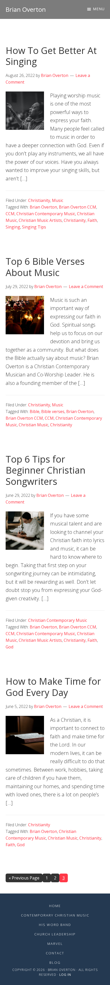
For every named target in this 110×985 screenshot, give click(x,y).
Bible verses (52, 411)
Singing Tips (34, 227)
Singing (13, 227)
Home (55, 905)
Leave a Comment (86, 286)
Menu (99, 8)
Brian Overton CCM (77, 207)
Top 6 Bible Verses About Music (45, 267)
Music (57, 200)
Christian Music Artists (40, 220)
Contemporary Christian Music (55, 915)
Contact (55, 953)
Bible (34, 411)
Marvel (55, 943)
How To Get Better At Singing (51, 56)
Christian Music (33, 425)
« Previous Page (24, 878)
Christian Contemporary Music (45, 213)
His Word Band (55, 924)
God (9, 647)
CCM (10, 213)
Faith (92, 220)
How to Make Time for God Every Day (53, 686)
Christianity (39, 200)
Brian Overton (26, 9)
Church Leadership (55, 934)
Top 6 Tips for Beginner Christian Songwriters (45, 470)
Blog (55, 962)
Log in (65, 974)
